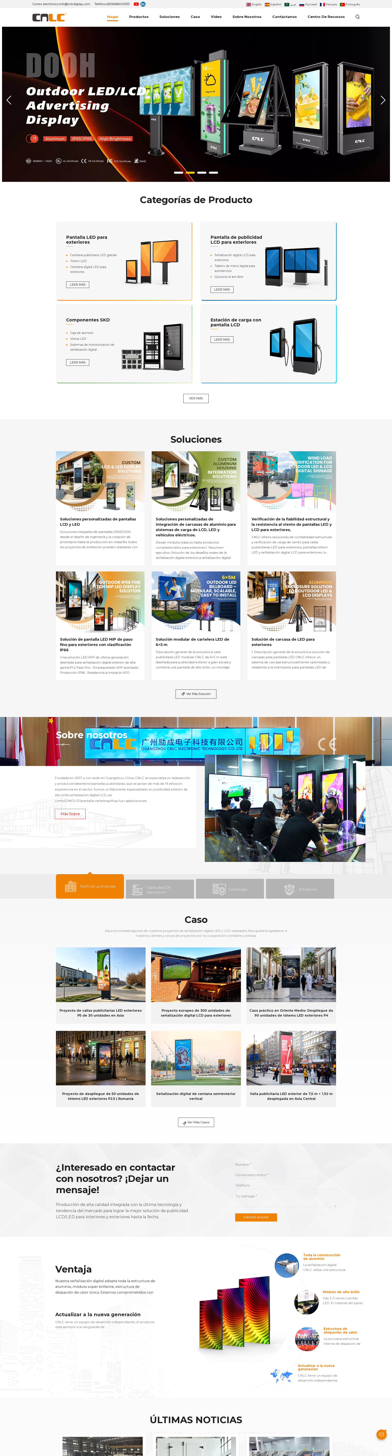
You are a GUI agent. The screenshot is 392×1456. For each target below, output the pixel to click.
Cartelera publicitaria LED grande (93, 255)
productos (139, 17)
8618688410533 (118, 4)
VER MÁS (196, 398)
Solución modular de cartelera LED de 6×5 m (192, 642)
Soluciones (169, 17)
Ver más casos (198, 1122)
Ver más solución (198, 694)
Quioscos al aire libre (229, 277)
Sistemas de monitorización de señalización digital (92, 347)
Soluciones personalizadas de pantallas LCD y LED (98, 522)
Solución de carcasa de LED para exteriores (283, 642)
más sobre (70, 814)
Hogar (112, 17)
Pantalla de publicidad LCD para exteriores (236, 240)
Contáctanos (284, 17)
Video (216, 17)
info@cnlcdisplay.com (74, 4)
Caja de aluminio (82, 333)
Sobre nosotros (247, 17)
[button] (178, 173)
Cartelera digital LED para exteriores (88, 269)
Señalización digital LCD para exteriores (235, 257)
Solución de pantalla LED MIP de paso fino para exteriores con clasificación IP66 (96, 644)
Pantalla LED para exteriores (86, 240)
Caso (195, 17)
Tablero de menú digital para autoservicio (235, 268)
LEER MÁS (78, 285)
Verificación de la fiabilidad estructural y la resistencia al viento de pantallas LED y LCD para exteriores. (292, 524)
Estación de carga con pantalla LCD (235, 322)
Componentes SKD (88, 319)
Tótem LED (78, 261)
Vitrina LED (78, 339)
